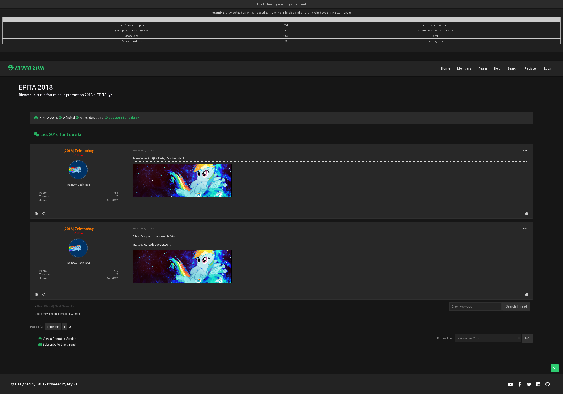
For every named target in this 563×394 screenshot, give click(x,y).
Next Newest (63, 306)
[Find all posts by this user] (44, 214)
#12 (525, 228)
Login (548, 68)
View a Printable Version (59, 339)
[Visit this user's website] (36, 214)
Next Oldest (45, 306)
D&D (40, 384)
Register (531, 68)
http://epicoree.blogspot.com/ (152, 244)
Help (497, 68)
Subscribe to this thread (59, 344)
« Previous (53, 326)
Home (445, 68)
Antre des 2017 (92, 117)
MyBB (72, 384)
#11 (525, 150)
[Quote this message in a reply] (527, 214)
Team (482, 68)
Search (513, 68)
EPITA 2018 (29, 68)
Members (464, 68)
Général (69, 117)
